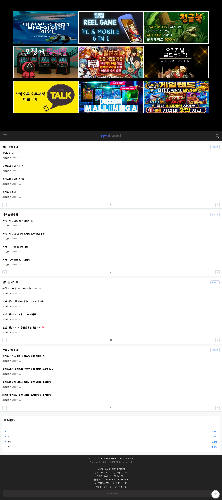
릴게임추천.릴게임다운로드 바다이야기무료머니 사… (29, 369)
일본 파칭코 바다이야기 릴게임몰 (19, 314)
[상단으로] (215, 494)
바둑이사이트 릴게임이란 (15, 246)
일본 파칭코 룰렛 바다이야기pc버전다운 (23, 301)
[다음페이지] (217, 205)
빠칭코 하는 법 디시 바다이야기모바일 (21, 288)
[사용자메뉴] (217, 136)
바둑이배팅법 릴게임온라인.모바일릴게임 (23, 233)
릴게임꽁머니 (9, 192)
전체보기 (215, 147)
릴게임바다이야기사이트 (14, 179)
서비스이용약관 (126, 458)
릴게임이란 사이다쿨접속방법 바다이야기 (23, 356)
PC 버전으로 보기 (111, 493)
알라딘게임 (8, 153)
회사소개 (92, 458)
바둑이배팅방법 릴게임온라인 (17, 220)
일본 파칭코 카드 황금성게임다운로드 (21, 327)
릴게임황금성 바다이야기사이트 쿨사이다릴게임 (27, 382)
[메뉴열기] (5, 136)
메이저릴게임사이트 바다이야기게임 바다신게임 (27, 395)
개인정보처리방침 (108, 458)
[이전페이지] (4, 205)
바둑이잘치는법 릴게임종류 (16, 259)
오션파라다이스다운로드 (14, 166)
